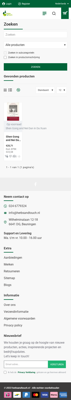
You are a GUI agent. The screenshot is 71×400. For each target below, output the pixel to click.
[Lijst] (10, 90)
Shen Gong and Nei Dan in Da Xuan (13, 138)
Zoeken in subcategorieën (21, 52)
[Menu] (44, 13)
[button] (6, 156)
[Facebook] (35, 184)
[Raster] (5, 90)
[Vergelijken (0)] (17, 90)
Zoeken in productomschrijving (24, 57)
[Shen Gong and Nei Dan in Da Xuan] (13, 111)
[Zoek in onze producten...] (54, 13)
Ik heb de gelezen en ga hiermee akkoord (36, 372)
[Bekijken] (65, 13)
